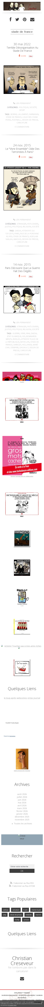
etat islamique (14, 336)
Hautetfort (27, 992)
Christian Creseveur (22, 961)
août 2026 (22, 794)
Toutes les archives (23, 823)
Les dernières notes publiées (27, 995)
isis (23, 336)
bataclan (24, 342)
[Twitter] (17, 19)
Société (33, 107)
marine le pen (36, 910)
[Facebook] (10, 19)
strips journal (34, 698)
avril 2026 (22, 805)
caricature (22, 122)
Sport (22, 110)
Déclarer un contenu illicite (9, 1000)
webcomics (22, 698)
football (16, 120)
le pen (25, 910)
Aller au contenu (9, 2)
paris (16, 233)
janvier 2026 (22, 813)
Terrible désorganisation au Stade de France (22, 49)
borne (14, 114)
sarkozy (17, 344)
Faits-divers (32, 224)
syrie (23, 333)
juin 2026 (22, 799)
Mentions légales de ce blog (26, 1000)
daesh (18, 230)
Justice (8, 226)
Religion (27, 226)
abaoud (17, 239)
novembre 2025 (22, 819)
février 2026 (22, 811)
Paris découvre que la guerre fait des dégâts (22, 269)
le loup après (10, 698)
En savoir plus (12, 1005)
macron (38, 915)
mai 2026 (22, 802)
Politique (24, 107)
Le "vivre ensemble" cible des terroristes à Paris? (22, 150)
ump (4, 915)
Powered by (9, 736)
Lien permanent (23, 103)
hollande (27, 344)
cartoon (26, 920)
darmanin (34, 114)
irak (28, 333)
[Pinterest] (24, 19)
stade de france (13, 117)
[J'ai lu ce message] (42, 1002)
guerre (16, 333)
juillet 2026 (22, 797)
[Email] (32, 19)
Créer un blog (18, 992)
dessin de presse (30, 120)
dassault (24, 347)
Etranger (21, 224)
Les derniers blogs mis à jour (10, 995)
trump (17, 920)
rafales (16, 339)
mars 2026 (22, 808)
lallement (23, 114)
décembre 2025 (22, 816)
